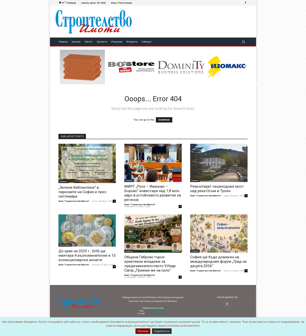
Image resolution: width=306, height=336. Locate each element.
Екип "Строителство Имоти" (73, 201)
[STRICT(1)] (227, 67)
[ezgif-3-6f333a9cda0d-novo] (82, 67)
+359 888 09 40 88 (156, 310)
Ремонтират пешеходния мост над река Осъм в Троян (217, 188)
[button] (243, 42)
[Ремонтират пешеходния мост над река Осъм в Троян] (219, 163)
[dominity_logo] (181, 67)
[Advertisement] (192, 21)
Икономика (65, 245)
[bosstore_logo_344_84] (131, 67)
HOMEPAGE (164, 120)
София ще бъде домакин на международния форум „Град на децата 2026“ (218, 261)
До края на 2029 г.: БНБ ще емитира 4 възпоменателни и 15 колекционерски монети (87, 255)
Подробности (161, 331)
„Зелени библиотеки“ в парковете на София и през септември (82, 191)
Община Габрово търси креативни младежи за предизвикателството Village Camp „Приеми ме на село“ (150, 263)
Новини (63, 181)
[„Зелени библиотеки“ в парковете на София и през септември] (87, 163)
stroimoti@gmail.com (157, 313)
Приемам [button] (143, 331)
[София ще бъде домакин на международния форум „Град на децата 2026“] (219, 233)
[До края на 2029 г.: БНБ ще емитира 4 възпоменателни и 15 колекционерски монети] (87, 230)
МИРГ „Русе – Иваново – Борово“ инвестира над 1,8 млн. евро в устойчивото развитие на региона (152, 193)
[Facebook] (245, 3)
